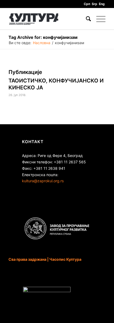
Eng (102, 4)
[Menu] (98, 19)
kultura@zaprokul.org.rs (43, 181)
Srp (94, 4)
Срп (87, 4)
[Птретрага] (86, 19)
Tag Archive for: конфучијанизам (42, 37)
